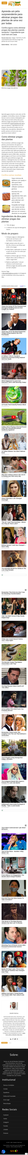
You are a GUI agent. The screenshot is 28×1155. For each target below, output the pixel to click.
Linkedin (5, 1129)
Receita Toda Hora (6, 38)
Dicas (13, 38)
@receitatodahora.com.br (10, 273)
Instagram (6, 1122)
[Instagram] (17, 1039)
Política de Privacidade (9, 1096)
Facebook (5, 1115)
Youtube (5, 1126)
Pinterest (5, 1133)
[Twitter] (15, 1039)
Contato (5, 1089)
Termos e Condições (8, 1085)
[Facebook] (13, 1039)
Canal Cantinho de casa (17, 123)
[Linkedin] (10, 1039)
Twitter (5, 1118)
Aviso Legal (6, 1100)
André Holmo (5, 44)
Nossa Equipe (7, 1103)
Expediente (6, 1092)
